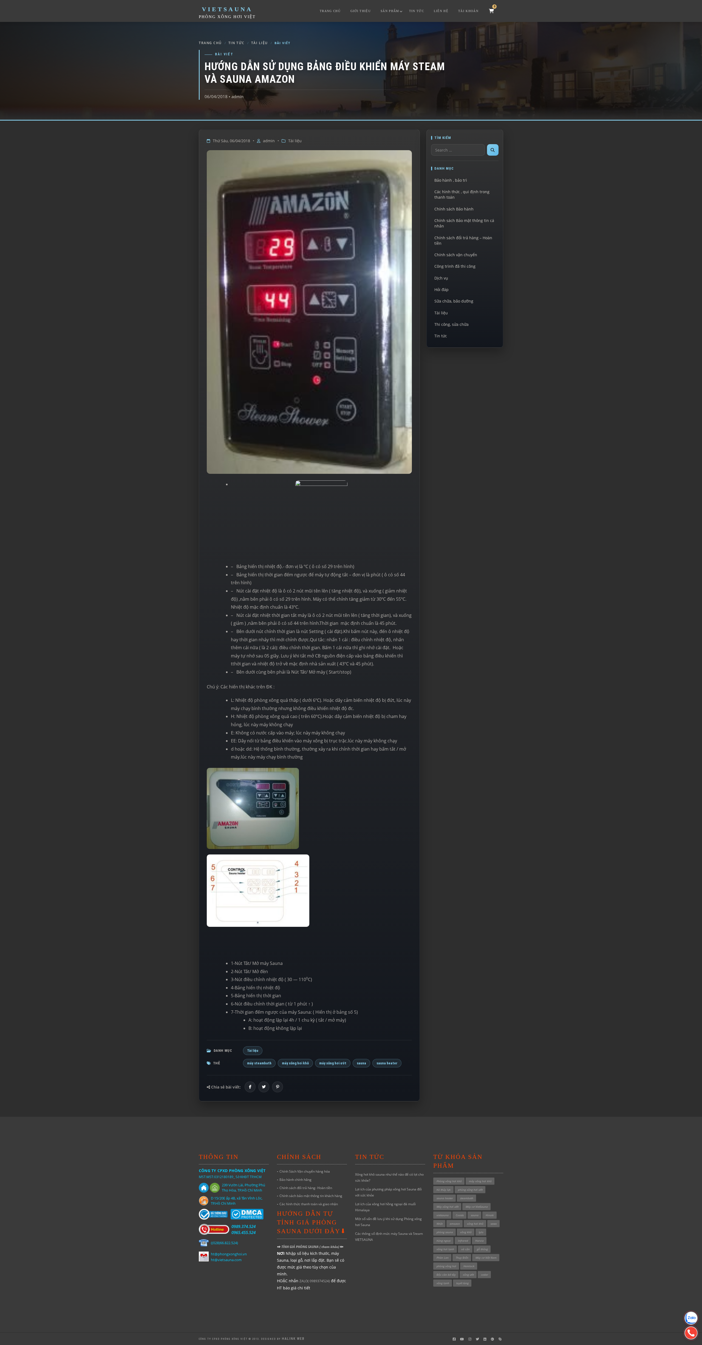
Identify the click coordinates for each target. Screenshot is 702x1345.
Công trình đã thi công (454, 266)
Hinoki (490, 1215)
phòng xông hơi (446, 1266)
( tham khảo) (329, 1246)
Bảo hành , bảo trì (450, 180)
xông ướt (468, 1274)
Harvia (479, 1241)
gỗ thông (482, 1249)
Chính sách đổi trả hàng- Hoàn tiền (305, 1188)
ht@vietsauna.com (226, 1259)
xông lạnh (443, 1283)
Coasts (460, 1215)
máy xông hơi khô (295, 1063)
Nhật (440, 1224)
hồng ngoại (444, 1241)
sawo (494, 1224)
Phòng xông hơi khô (449, 1181)
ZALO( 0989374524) (314, 1281)
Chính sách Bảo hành (454, 209)
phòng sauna (445, 1232)
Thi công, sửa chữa (451, 324)
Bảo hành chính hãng (295, 1179)
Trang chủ (330, 11)
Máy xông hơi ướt (447, 1207)
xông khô (466, 1232)
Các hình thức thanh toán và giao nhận (308, 1204)
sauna (361, 1063)
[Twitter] (263, 1086)
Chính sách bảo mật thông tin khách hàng (310, 1195)
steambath (466, 1198)
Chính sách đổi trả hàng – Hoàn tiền (463, 240)
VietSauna (227, 9)
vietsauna (443, 1215)
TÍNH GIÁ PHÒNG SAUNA (300, 1246)
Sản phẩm (390, 11)
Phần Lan (443, 1257)
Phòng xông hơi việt (227, 16)
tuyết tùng (462, 1283)
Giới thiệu (360, 11)
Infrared (463, 1241)
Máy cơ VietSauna (477, 1207)
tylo (481, 1232)
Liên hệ (441, 11)
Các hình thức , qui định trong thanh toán (461, 194)
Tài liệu (259, 43)
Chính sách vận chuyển (455, 254)
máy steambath (259, 1063)
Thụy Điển (462, 1257)
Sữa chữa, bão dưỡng (453, 301)
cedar (484, 1274)
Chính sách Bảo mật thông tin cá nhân (464, 223)
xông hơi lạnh (445, 1249)
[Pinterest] (277, 1086)
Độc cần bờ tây (446, 1274)
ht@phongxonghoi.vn (229, 1254)
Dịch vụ (441, 278)
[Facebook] (250, 1086)
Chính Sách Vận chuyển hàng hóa (304, 1171)
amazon (455, 1224)
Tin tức (416, 11)
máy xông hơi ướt (332, 1063)
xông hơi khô (475, 1224)
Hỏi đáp (441, 289)
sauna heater (387, 1063)
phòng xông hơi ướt (470, 1190)
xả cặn (465, 1249)
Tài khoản (468, 11)
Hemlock (468, 1266)
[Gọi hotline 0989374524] (691, 1333)
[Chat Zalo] (691, 1318)
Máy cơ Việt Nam (486, 1257)
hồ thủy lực (444, 1190)
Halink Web (293, 1339)
